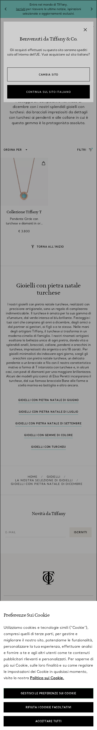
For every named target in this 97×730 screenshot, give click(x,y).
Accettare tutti (48, 721)
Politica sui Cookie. (47, 678)
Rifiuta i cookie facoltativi (49, 707)
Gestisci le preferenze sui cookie (48, 693)
